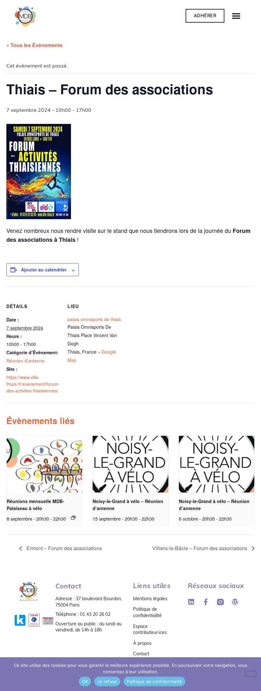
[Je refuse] (250, 674)
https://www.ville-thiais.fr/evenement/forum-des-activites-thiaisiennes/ (33, 384)
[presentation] (44, 464)
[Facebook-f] (205, 602)
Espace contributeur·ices (150, 629)
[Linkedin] (191, 602)
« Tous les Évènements (34, 45)
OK (85, 681)
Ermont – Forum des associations (63, 548)
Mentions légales (150, 598)
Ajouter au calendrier (44, 269)
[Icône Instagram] (220, 602)
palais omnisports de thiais (94, 319)
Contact (141, 654)
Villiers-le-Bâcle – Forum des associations (200, 548)
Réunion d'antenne (25, 360)
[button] (236, 15)
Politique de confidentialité (147, 612)
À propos (142, 643)
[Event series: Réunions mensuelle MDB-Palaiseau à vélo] (73, 518)
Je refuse (107, 681)
